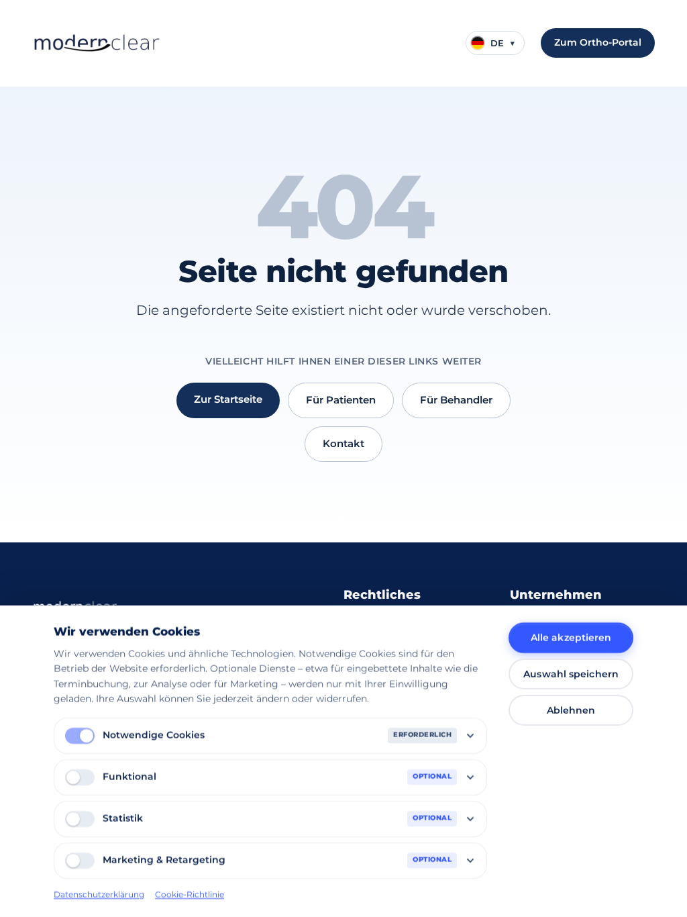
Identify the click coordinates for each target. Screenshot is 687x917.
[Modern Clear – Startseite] (96, 43)
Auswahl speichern (571, 674)
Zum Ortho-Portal (597, 42)
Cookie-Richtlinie (189, 894)
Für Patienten (341, 399)
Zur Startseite (228, 399)
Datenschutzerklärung (99, 894)
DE (502, 43)
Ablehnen (571, 710)
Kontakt (343, 443)
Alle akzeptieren (571, 638)
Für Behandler (456, 399)
